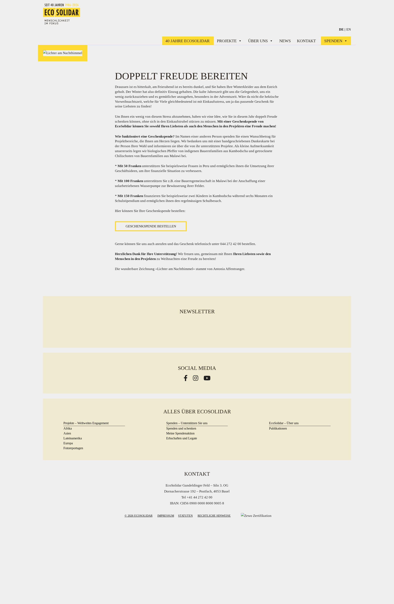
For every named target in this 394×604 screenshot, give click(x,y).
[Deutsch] (342, 29)
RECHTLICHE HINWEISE (214, 515)
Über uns (258, 41)
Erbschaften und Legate (181, 438)
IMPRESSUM (165, 515)
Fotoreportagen (73, 448)
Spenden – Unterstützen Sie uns (186, 423)
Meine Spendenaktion (180, 433)
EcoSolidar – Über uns (284, 423)
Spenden (333, 41)
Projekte (227, 41)
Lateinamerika (72, 438)
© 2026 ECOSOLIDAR (138, 515)
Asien (67, 433)
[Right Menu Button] (391, 3)
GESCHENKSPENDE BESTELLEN (151, 226)
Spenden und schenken (181, 428)
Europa (68, 443)
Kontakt (306, 41)
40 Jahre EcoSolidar (188, 41)
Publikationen (278, 428)
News (285, 41)
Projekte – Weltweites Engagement (86, 423)
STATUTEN (185, 515)
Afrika (67, 428)
